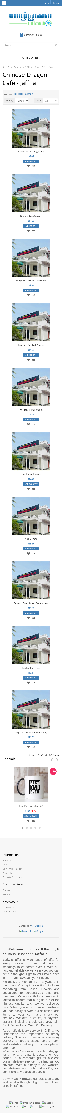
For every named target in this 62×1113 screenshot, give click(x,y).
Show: (38, 100)
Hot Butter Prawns (31, 474)
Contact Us (8, 890)
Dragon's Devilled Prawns (31, 345)
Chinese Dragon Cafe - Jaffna (40, 67)
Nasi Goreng (31, 538)
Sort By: (9, 100)
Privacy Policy (9, 872)
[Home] (3, 67)
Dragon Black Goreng (31, 216)
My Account (8, 907)
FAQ (5, 864)
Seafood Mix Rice (31, 667)
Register (56, 3)
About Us (7, 860)
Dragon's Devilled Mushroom (31, 280)
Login (46, 3)
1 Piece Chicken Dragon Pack (31, 151)
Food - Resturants (16, 67)
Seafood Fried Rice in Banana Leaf (31, 603)
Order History (9, 911)
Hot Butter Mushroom (31, 409)
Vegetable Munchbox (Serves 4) (31, 732)
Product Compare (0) (24, 93)
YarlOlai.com (37, 925)
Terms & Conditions (12, 877)
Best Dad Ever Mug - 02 (31, 805)
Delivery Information (12, 868)
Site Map (7, 894)
